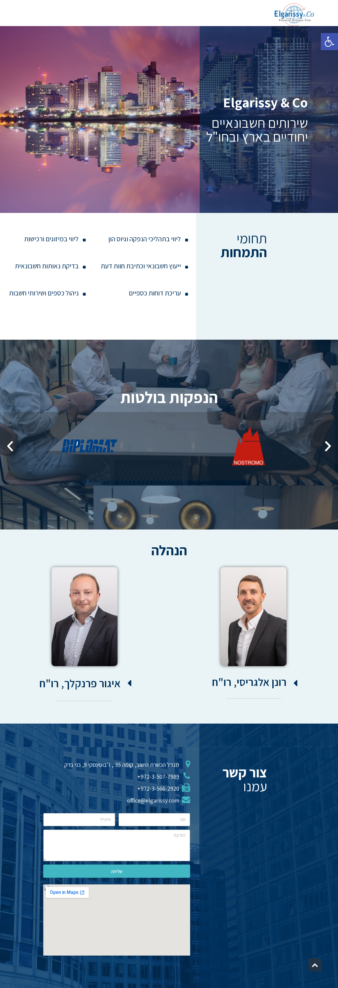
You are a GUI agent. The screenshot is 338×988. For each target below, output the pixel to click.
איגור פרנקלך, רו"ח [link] (79, 683)
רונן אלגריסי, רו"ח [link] (249, 682)
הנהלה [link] (169, 550)
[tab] (237, 682)
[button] (10, 446)
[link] (329, 41)
